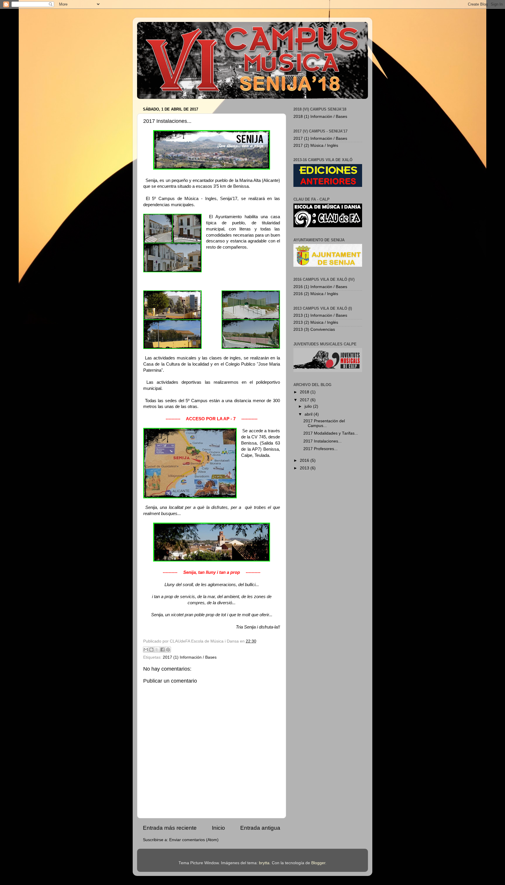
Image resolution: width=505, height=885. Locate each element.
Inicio (218, 828)
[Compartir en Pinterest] (168, 649)
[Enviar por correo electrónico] (146, 649)
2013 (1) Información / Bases (320, 315)
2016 (305, 460)
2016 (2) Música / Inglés (315, 294)
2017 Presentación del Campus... (324, 423)
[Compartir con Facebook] (162, 649)
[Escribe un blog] (151, 649)
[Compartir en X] (157, 649)
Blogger (318, 863)
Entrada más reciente (170, 828)
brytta (264, 863)
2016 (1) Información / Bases (320, 287)
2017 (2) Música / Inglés (315, 145)
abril (309, 414)
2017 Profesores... (320, 449)
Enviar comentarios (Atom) (194, 840)
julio (309, 406)
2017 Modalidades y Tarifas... (330, 433)
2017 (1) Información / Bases (190, 657)
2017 (305, 400)
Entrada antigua (260, 828)
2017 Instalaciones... (322, 441)
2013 (305, 468)
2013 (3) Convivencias (314, 329)
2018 (305, 392)
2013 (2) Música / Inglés (315, 322)
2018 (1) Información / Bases (320, 116)
